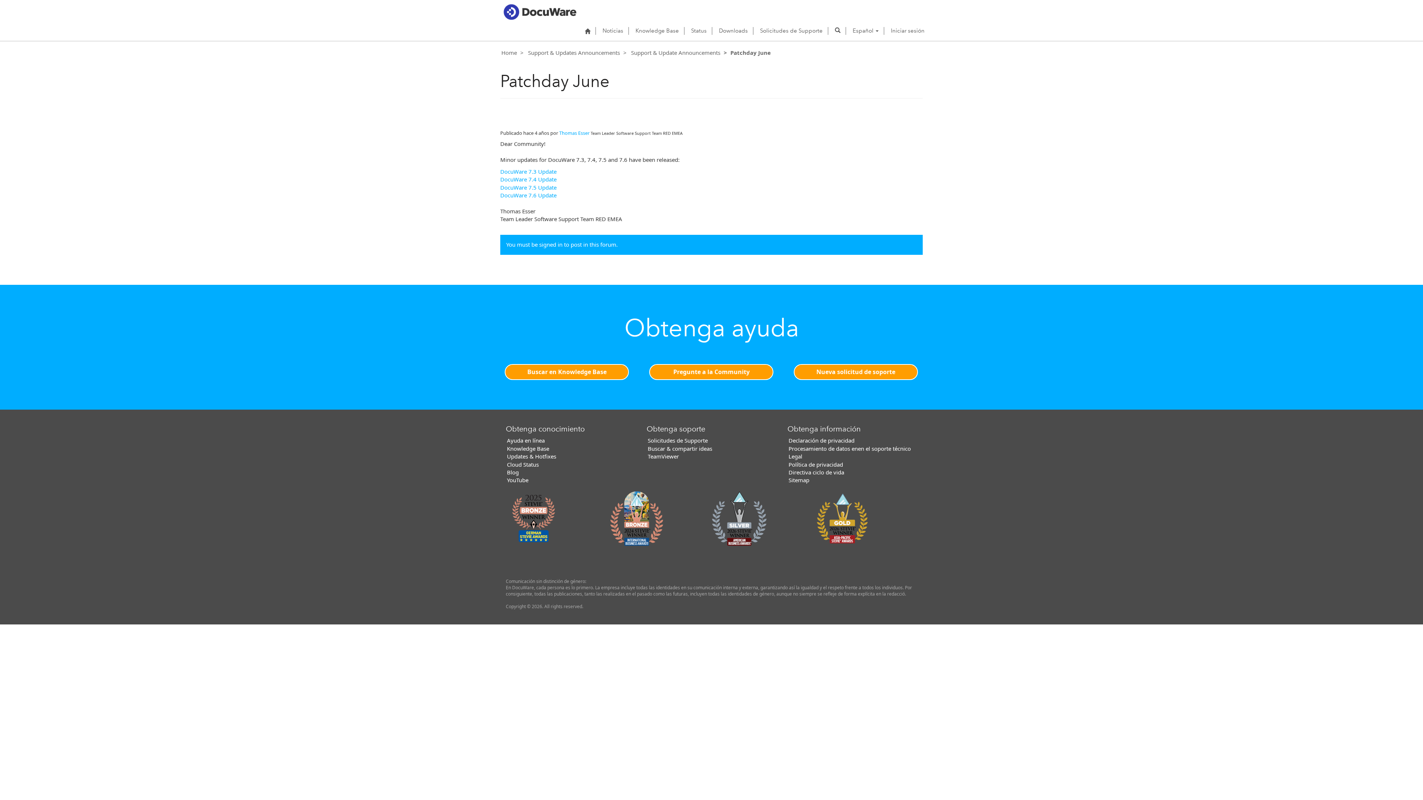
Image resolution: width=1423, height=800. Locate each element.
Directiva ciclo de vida (816, 472)
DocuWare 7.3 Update (528, 171)
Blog (513, 472)
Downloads (733, 30)
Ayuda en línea (526, 440)
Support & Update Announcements (675, 52)
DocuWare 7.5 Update (528, 187)
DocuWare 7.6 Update (528, 195)
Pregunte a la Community (711, 372)
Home (509, 52)
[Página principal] (587, 31)
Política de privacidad (816, 464)
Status (699, 30)
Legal (795, 456)
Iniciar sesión (908, 30)
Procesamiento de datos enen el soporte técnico (850, 448)
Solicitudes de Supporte (791, 30)
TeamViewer (663, 456)
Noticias (613, 30)
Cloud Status (523, 464)
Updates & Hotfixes (531, 456)
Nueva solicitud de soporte (855, 372)
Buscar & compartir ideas (680, 448)
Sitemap (799, 480)
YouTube (517, 480)
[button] (837, 30)
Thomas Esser (574, 133)
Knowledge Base (657, 30)
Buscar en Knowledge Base (567, 372)
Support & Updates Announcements (574, 52)
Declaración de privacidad (822, 440)
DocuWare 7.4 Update (528, 179)
